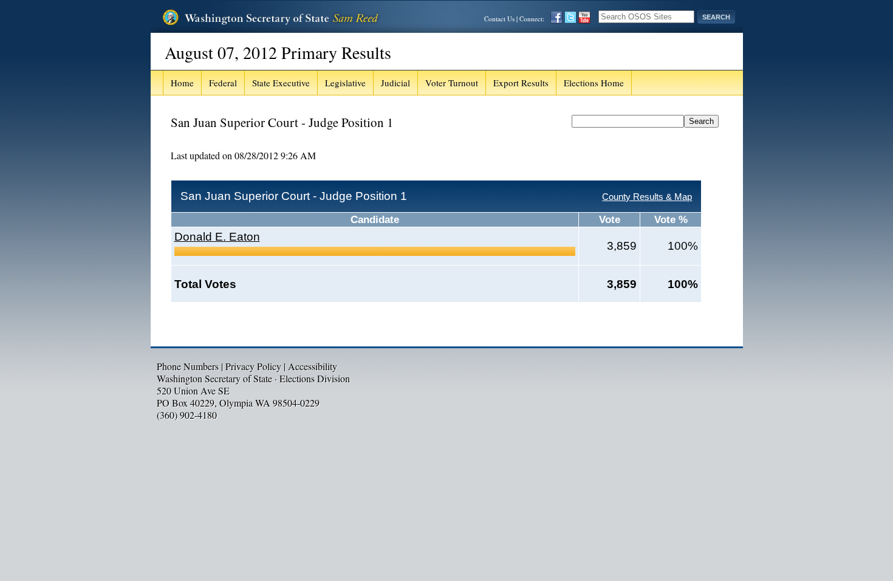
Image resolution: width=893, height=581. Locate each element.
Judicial (395, 83)
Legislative (345, 83)
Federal (223, 83)
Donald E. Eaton (217, 236)
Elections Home (594, 83)
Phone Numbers (188, 366)
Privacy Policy (253, 366)
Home (182, 83)
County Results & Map (647, 196)
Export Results (521, 83)
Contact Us (499, 18)
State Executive (281, 83)
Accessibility (312, 366)
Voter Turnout (451, 83)
